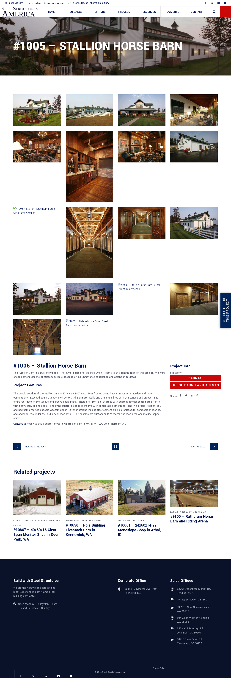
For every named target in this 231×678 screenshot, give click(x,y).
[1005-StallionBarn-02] (89, 337)
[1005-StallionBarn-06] (194, 110)
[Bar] (89, 166)
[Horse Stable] (194, 223)
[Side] (89, 299)
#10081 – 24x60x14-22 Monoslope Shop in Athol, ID (139, 530)
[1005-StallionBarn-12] (89, 242)
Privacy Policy (159, 668)
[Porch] (141, 110)
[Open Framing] (37, 337)
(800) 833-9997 (15, 3)
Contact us (19, 424)
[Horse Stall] (194, 299)
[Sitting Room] (141, 147)
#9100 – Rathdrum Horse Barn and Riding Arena (191, 519)
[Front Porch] (37, 299)
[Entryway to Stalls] (141, 223)
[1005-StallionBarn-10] (194, 147)
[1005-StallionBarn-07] (37, 147)
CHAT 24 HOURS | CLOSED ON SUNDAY (91, 3)
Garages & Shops (31, 521)
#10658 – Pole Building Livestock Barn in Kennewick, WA (85, 530)
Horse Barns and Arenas (195, 385)
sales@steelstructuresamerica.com (48, 3)
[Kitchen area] (141, 299)
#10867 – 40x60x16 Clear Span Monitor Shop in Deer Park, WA (36, 534)
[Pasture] (89, 110)
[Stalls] (37, 223)
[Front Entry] (37, 110)
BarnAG (195, 378)
